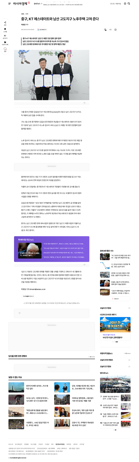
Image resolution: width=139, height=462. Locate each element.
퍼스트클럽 (33, 444)
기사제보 (47, 444)
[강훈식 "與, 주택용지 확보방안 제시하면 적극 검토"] (62, 429)
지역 (27, 14)
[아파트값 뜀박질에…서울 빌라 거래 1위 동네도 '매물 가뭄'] (62, 404)
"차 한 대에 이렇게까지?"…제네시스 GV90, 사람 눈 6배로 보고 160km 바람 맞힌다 (64, 244)
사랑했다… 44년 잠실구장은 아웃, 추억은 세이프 (37, 424)
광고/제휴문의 (18, 444)
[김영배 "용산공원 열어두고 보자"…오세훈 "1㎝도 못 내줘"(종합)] (126, 400)
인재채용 (26, 444)
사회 (22, 14)
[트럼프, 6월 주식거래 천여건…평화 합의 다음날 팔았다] (105, 286)
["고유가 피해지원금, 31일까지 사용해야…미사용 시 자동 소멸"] (105, 295)
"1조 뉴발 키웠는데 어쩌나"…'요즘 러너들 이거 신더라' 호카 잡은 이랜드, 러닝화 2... (64, 248)
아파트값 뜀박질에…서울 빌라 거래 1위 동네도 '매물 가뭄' (82, 399)
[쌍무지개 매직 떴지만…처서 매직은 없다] (16, 392)
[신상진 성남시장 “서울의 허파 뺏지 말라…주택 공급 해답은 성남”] (126, 409)
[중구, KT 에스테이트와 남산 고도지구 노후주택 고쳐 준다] (51, 75)
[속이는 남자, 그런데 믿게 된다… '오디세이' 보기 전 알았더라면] (16, 404)
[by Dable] (91, 357)
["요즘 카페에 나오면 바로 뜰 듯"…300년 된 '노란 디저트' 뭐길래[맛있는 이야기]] (126, 418)
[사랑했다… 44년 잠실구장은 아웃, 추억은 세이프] (16, 429)
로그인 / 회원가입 (115, 4)
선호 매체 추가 (42, 29)
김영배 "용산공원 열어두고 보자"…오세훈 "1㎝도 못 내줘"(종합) (111, 399)
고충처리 (75, 444)
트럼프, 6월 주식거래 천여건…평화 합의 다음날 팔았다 (120, 283)
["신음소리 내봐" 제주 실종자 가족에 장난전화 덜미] (126, 427)
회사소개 (10, 444)
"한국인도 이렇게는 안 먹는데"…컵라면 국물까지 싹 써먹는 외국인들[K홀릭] (64, 257)
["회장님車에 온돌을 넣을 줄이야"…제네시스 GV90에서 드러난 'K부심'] (16, 416)
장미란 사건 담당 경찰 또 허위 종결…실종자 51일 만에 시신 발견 (120, 274)
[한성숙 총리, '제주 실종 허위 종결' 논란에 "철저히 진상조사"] (62, 416)
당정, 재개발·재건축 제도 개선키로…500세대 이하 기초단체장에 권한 (83, 387)
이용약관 (68, 444)
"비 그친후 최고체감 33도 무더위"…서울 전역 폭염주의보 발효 (120, 257)
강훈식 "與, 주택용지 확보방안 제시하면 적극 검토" (83, 424)
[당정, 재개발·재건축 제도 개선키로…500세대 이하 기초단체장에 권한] (62, 392)
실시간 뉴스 (37, 3)
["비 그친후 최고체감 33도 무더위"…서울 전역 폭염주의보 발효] (105, 259)
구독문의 (40, 444)
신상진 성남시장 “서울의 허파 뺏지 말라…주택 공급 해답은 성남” (111, 407)
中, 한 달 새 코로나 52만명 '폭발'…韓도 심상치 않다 (120, 265)
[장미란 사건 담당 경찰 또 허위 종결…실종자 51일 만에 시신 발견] (105, 277)
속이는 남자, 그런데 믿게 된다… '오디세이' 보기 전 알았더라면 (37, 399)
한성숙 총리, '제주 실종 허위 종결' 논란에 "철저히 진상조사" (83, 411)
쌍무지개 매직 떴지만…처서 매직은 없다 (37, 387)
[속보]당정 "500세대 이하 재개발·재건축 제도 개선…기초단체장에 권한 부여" (64, 253)
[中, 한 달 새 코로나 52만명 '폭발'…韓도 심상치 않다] (105, 268)
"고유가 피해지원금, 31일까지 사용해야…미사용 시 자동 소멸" (120, 292)
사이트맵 (81, 444)
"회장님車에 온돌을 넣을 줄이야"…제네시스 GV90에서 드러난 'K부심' (37, 412)
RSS (52, 444)
